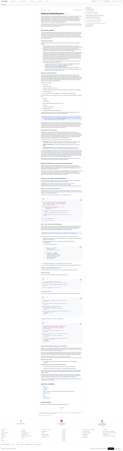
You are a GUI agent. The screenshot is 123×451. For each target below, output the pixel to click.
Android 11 (63, 440)
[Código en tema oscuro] (80, 200)
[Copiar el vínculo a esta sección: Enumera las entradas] (51, 272)
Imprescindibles (13, 1)
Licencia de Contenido (76, 412)
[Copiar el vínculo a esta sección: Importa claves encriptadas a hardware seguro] (63, 224)
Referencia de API (85, 434)
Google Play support (106, 434)
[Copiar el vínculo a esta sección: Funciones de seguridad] (55, 30)
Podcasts (2, 440)
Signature (66, 293)
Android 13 (63, 437)
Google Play (40, 1)
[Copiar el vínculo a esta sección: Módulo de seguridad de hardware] (57, 73)
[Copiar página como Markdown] (68, 14)
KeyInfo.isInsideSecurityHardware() (57, 70)
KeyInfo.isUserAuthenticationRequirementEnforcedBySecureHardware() (54, 159)
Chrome (17, 444)
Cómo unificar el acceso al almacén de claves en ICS (60, 404)
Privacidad (23, 437)
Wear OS (43, 432)
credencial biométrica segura (65, 370)
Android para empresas (4, 432)
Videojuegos (23, 431)
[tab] (43, 198)
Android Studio (114, 1)
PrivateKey (61, 190)
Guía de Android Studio (86, 431)
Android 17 (63, 431)
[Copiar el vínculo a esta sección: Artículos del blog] (52, 402)
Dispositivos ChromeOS (45, 434)
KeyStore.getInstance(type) (46, 184)
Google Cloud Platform (28, 444)
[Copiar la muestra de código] (81, 200)
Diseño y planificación (23, 1)
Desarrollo (32, 1)
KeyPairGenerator (64, 180)
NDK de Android (84, 437)
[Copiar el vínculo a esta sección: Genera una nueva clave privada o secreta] (61, 188)
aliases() (66, 274)
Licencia (6, 448)
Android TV (43, 437)
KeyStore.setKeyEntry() (54, 191)
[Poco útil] (81, 10)
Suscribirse (111, 448)
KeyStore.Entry (47, 293)
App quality (3, 4)
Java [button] (47, 198)
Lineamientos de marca (12, 448)
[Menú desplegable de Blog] (49, 1)
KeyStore (58, 180)
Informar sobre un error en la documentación (109, 432)
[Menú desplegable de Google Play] (43, 1)
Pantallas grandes (44, 431)
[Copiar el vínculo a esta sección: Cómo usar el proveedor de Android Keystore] (67, 178)
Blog (47, 1)
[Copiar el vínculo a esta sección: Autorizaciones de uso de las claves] (58, 130)
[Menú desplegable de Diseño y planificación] (28, 1)
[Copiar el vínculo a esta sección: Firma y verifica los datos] (52, 291)
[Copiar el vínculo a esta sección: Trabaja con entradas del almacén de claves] (61, 268)
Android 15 (63, 434)
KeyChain (46, 23)
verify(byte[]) (60, 318)
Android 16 (63, 432)
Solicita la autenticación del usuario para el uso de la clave (69, 148)
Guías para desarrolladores (86, 432)
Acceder (120, 1)
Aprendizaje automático (25, 432)
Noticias (2, 437)
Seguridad (2, 434)
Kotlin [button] (43, 198)
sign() (72, 293)
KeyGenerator (71, 180)
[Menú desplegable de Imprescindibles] (17, 1)
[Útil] (80, 10)
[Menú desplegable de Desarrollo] (35, 1)
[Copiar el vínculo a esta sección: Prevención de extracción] (53, 41)
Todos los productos (37, 444)
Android (2, 431)
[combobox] (96, 1)
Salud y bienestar (24, 434)
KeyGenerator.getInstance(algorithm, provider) (72, 185)
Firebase (22, 444)
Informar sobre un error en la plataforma (109, 431)
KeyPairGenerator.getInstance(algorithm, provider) (51, 185)
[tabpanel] (61, 210)
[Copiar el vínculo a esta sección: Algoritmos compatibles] (55, 384)
